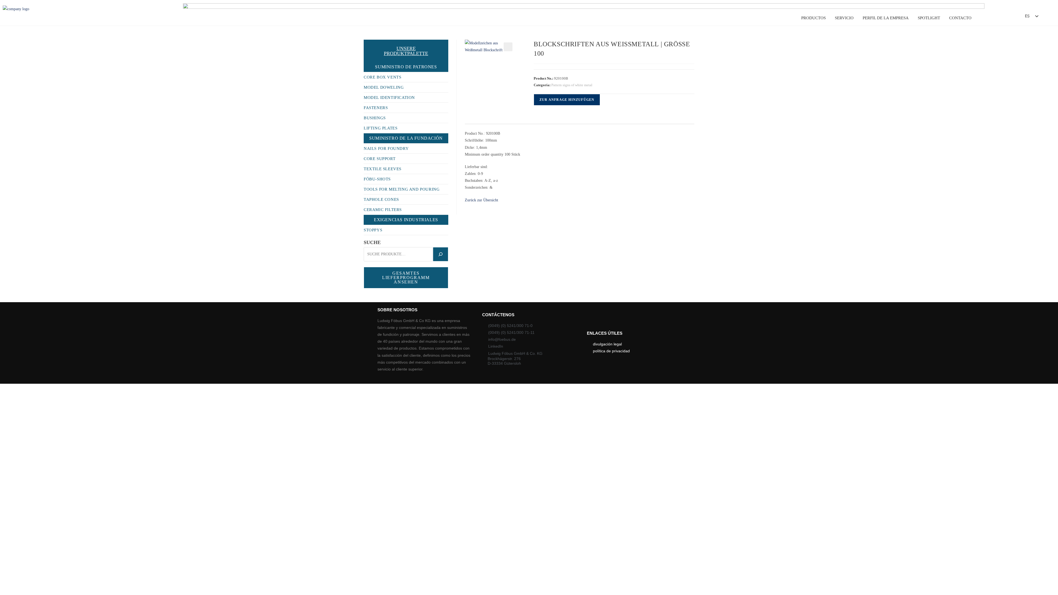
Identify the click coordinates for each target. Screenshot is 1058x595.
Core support (379, 158)
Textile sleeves (382, 169)
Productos (813, 18)
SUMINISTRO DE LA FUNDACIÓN (406, 138)
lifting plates (380, 128)
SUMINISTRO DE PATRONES (406, 66)
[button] (1005, 17)
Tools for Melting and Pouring (401, 189)
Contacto (960, 18)
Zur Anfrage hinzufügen (566, 100)
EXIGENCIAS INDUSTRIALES (406, 219)
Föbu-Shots (377, 179)
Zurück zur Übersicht (481, 200)
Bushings (375, 118)
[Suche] (440, 254)
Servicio (844, 18)
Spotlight (929, 18)
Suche (372, 242)
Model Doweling (384, 87)
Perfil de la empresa (886, 18)
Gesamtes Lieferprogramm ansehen (406, 277)
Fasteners (376, 108)
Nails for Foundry (386, 148)
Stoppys (373, 230)
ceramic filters (383, 209)
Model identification (389, 97)
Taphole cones (381, 199)
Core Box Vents (382, 77)
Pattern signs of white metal (571, 85)
